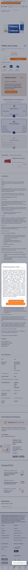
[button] (26, 562)
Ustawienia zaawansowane (16, 301)
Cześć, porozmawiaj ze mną (19, 562)
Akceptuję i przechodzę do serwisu (15, 303)
